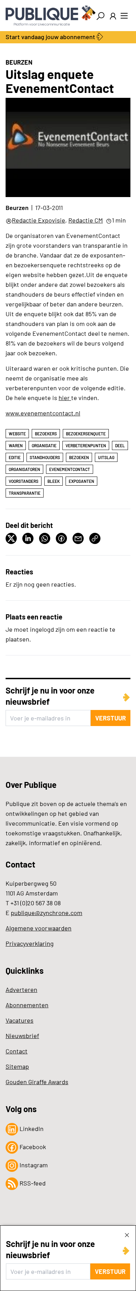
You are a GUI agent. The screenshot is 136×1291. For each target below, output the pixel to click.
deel (120, 445)
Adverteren (21, 989)
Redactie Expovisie (38, 220)
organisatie (44, 445)
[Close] (127, 1234)
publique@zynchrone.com (46, 912)
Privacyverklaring (30, 943)
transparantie (24, 493)
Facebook (32, 1147)
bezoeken (79, 457)
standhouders (45, 457)
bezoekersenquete (86, 433)
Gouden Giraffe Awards (37, 1082)
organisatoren (24, 469)
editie (15, 457)
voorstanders (23, 481)
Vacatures (19, 1020)
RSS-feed (32, 1183)
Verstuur (110, 1271)
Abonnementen (27, 1005)
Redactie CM (85, 220)
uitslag (106, 457)
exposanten (81, 481)
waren (16, 445)
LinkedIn (31, 1128)
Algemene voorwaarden (38, 928)
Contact (17, 1051)
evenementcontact (69, 469)
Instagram (33, 1165)
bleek (53, 481)
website (17, 433)
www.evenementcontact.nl (43, 413)
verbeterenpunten (86, 445)
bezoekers (46, 433)
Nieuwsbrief (22, 1035)
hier (65, 397)
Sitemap (17, 1066)
